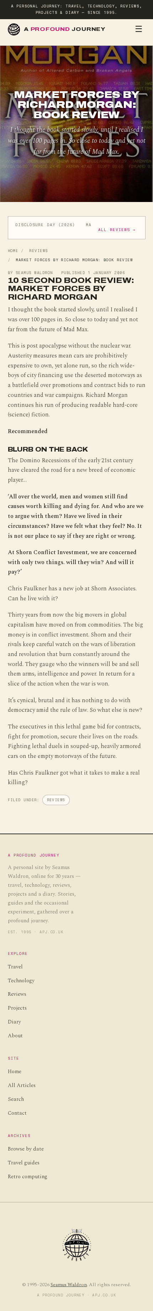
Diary (14, 1022)
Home (13, 250)
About (15, 1036)
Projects (17, 1008)
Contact (17, 1113)
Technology (21, 981)
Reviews (38, 250)
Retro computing (27, 1177)
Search (16, 1099)
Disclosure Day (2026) (45, 225)
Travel (15, 967)
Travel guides (23, 1163)
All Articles (22, 1085)
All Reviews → (117, 230)
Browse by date (26, 1149)
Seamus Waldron (69, 1284)
